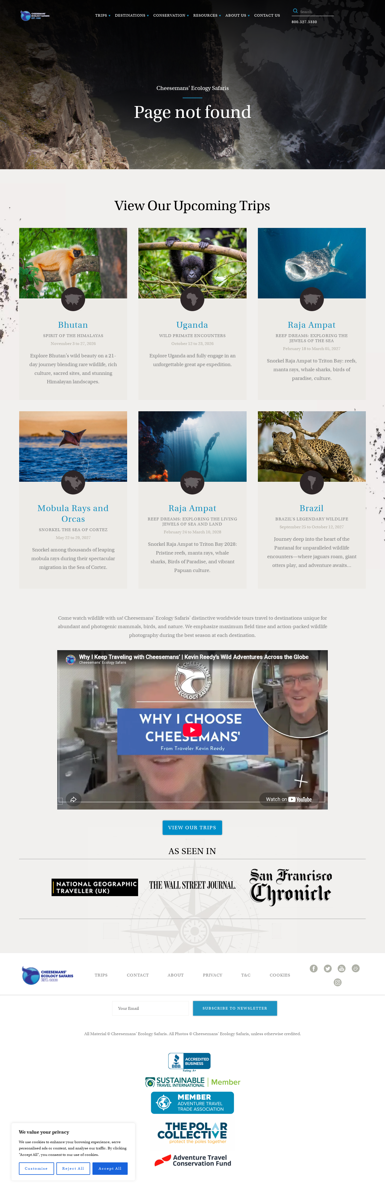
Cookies (280, 975)
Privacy (212, 975)
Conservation (169, 15)
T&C (246, 975)
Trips (101, 15)
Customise (36, 1168)
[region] (73, 1152)
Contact (138, 975)
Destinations (130, 15)
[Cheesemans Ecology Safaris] (35, 15)
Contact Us (267, 15)
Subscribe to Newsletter (235, 1008)
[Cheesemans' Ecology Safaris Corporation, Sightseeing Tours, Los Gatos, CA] (189, 1062)
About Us (235, 15)
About (176, 975)
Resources (205, 15)
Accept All (110, 1168)
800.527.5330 (304, 21)
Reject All (73, 1168)
